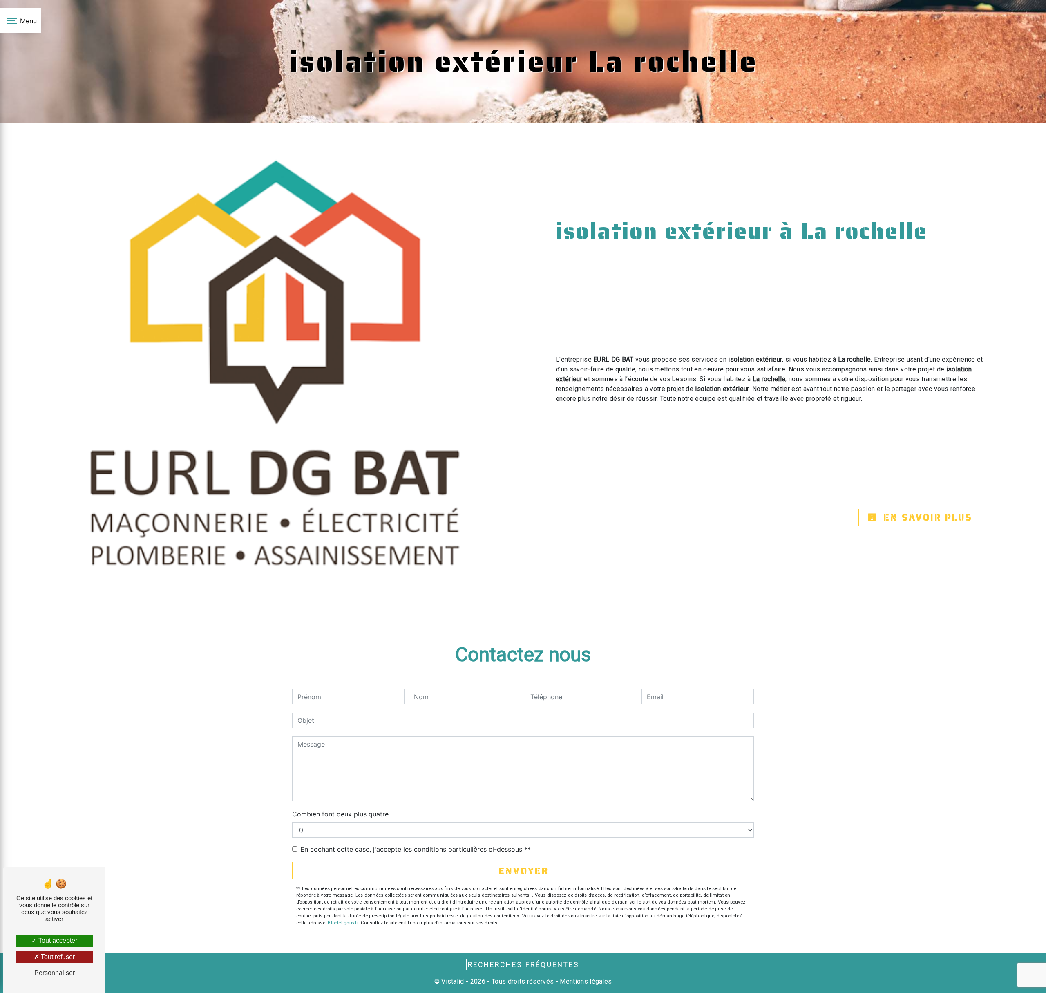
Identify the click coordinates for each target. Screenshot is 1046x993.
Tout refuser (57, 956)
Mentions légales (585, 981)
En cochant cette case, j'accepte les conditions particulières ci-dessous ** (415, 849)
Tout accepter (57, 940)
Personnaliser (54, 972)
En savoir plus (926, 517)
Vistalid (452, 981)
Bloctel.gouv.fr (343, 923)
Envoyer (523, 871)
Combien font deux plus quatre (340, 814)
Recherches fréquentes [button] (523, 965)
